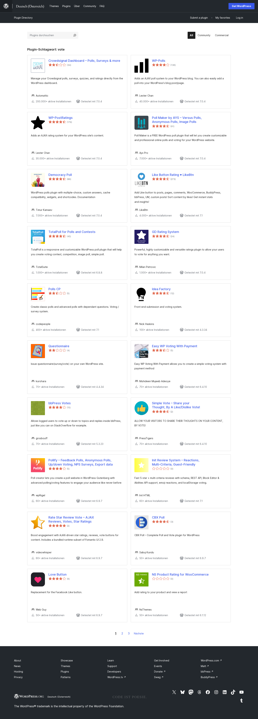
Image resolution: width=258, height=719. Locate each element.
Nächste (139, 633)
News (17, 666)
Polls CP (54, 289)
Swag (159, 677)
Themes (65, 666)
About (17, 660)
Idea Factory (161, 289)
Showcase (67, 660)
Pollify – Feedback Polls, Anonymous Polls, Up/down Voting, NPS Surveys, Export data (80, 462)
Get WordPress (241, 6)
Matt (205, 666)
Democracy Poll (60, 175)
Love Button (57, 574)
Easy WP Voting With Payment (174, 346)
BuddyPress (209, 677)
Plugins (65, 671)
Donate (160, 671)
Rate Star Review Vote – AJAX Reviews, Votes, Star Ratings (71, 519)
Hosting (18, 671)
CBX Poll (158, 517)
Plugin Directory (23, 17)
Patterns (66, 677)
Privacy (18, 677)
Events (158, 666)
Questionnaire (58, 346)
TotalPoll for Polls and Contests (71, 232)
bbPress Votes (59, 403)
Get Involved (161, 660)
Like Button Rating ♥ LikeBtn (173, 175)
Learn (110, 660)
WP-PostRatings (60, 118)
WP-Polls (158, 60)
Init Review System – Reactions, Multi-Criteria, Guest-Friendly (175, 462)
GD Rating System (165, 232)
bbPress (207, 671)
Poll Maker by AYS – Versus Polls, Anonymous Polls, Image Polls (177, 120)
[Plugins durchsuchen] (74, 35)
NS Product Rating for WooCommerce (180, 574)
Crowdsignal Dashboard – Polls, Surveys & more (84, 60)
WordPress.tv (116, 677)
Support (112, 666)
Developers (114, 671)
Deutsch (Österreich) (59, 696)
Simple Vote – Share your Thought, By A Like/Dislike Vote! (176, 405)
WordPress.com (211, 660)
